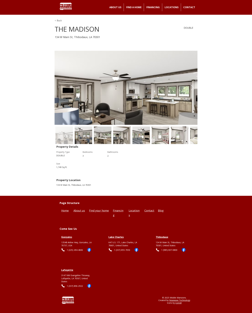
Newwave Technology (179, 300)
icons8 (178, 302)
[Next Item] (192, 88)
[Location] (77, 240)
